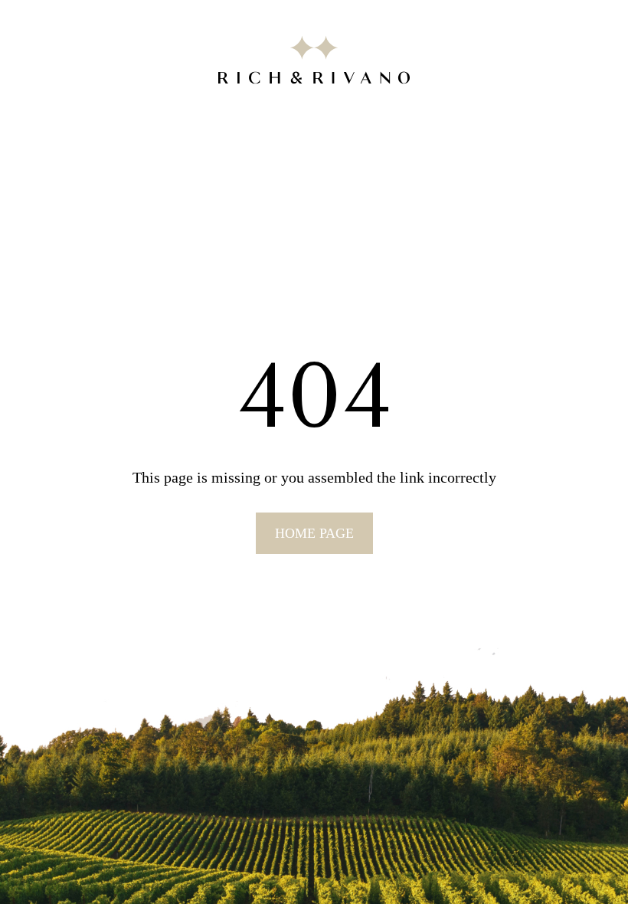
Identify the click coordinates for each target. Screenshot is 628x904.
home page (314, 533)
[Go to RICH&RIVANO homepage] (314, 62)
